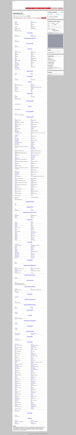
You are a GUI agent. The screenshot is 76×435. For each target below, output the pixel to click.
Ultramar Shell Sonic (18, 333)
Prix (31, 8)
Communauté (36, 8)
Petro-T (32, 21)
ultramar (16, 384)
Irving (15, 21)
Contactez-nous (36, 433)
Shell (31, 23)
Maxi (15, 363)
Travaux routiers (50, 58)
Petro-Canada (17, 63)
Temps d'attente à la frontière (52, 60)
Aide (41, 8)
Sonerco (16, 348)
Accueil (27, 8)
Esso (15, 97)
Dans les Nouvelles (43, 433)
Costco (16, 27)
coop (31, 356)
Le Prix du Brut (50, 65)
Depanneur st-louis (33, 232)
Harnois (16, 23)
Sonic (15, 45)
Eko (15, 149)
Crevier (32, 53)
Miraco (16, 209)
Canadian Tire (33, 346)
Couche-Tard (17, 88)
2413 (15, 203)
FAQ (47, 433)
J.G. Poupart (17, 296)
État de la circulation (51, 59)
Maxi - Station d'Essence (34, 369)
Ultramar (32, 27)
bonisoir (32, 238)
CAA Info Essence (50, 66)
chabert (16, 129)
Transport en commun (51, 63)
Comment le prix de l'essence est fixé (53, 67)
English (45, 8)
